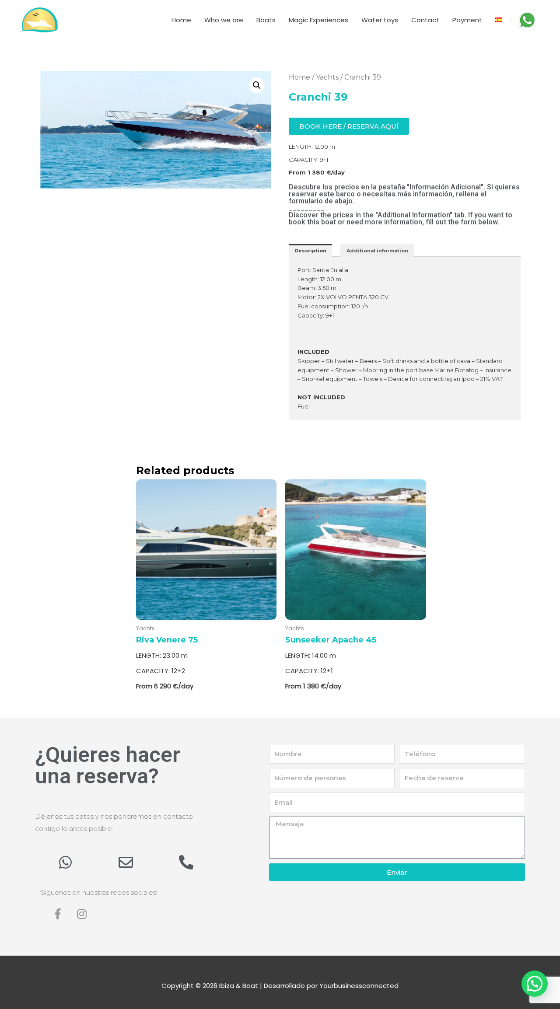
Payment (467, 19)
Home (181, 19)
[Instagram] (82, 914)
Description (310, 251)
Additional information (377, 251)
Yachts (327, 77)
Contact (425, 19)
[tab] (310, 250)
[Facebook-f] (58, 914)
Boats (266, 19)
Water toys (379, 19)
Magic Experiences (318, 19)
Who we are (223, 19)
